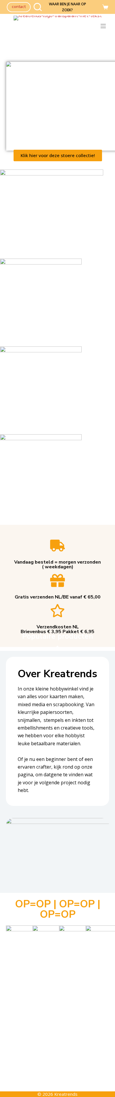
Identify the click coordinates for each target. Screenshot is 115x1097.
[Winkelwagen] (105, 7)
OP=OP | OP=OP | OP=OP (57, 909)
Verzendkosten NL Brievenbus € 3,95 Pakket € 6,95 (57, 629)
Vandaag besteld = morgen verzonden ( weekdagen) (57, 564)
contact (19, 6)
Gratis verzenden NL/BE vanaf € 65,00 (58, 597)
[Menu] (104, 26)
